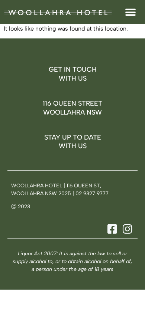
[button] (130, 12)
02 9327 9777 (92, 193)
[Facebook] (111, 229)
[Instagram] (126, 229)
